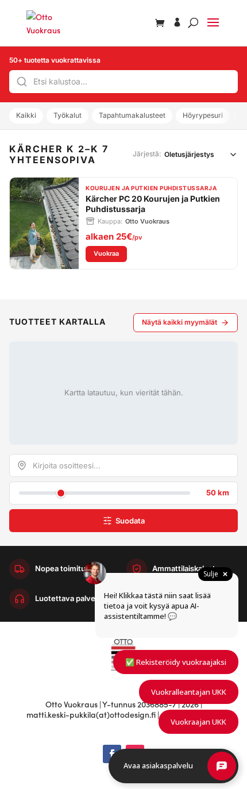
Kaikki (26, 115)
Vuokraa (110, 253)
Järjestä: (147, 153)
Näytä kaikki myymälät (179, 322)
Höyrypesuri (203, 115)
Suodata (130, 520)
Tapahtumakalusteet (132, 115)
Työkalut (67, 115)
